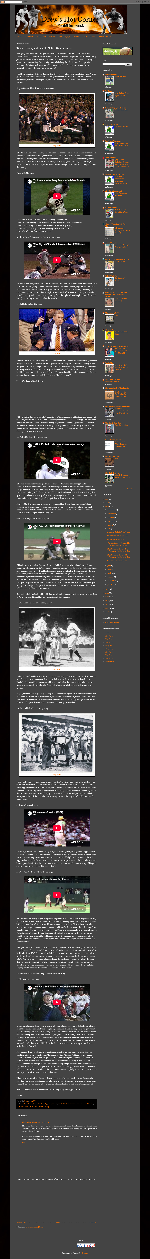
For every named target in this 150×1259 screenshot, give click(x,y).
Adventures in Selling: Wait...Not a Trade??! (122, 230)
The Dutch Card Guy (113, 423)
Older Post (93, 1222)
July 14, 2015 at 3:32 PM (40, 1122)
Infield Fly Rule (111, 276)
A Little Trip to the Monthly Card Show (122, 476)
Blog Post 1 (109, 636)
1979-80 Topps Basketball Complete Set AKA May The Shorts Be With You (122, 163)
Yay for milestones (121, 126)
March (110, 577)
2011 (107, 600)
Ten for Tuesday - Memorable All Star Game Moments (118, 544)
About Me (29, 36)
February (111, 580)
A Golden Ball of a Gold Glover (118, 532)
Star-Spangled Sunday (120, 279)
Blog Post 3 (109, 642)
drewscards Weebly (112, 622)
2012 (107, 597)
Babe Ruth (36, 1104)
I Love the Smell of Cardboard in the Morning (117, 389)
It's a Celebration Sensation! (121, 194)
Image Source (56, 146)
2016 (107, 503)
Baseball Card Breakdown (114, 174)
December (112, 510)
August (110, 525)
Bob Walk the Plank (112, 456)
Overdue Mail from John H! (117, 536)
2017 (107, 499)
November (112, 513)
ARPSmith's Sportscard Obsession (117, 406)
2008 (107, 612)
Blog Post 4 (109, 645)
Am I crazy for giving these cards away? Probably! (121, 350)
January (111, 584)
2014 (107, 589)
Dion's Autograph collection (115, 108)
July (109, 529)
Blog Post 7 (109, 655)
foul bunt (108, 91)
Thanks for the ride (112, 382)
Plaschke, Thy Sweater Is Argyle (117, 259)
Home (19, 36)
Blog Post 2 (109, 639)
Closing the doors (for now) (121, 299)
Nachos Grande (111, 207)
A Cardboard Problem (113, 440)
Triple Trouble (120, 261)
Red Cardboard (110, 158)
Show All (129, 489)
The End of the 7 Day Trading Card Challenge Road (121, 394)
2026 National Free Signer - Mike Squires (122, 95)
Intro (107, 633)
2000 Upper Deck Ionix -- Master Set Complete (121, 367)
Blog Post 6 (109, 652)
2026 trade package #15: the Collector (121, 144)
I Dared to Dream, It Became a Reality (122, 246)
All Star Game (27, 1104)
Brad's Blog (109, 363)
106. (116, 315)
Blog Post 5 (109, 649)
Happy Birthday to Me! (115, 539)
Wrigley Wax (110, 330)
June (109, 565)
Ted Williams (33, 1107)
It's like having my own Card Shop (117, 346)
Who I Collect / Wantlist (46, 36)
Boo (116, 458)
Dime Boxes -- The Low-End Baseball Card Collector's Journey (116, 294)
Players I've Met (89, 36)
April (110, 573)
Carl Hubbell (62, 1104)
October (111, 517)
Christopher (26, 1122)
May (109, 569)
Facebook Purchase (121, 110)
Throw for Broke (121, 76)
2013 (107, 593)
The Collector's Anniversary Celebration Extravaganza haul (121, 179)
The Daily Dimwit (112, 473)
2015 (107, 506)
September (112, 521)
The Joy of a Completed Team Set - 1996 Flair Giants (122, 410)
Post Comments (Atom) (34, 1227)
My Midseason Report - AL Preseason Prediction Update (118, 556)
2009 (107, 608)
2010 (107, 604)
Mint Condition (111, 74)
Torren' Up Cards (111, 243)
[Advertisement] (57, 1200)
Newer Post (21, 1222)
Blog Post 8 (109, 658)
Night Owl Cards (111, 124)
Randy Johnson (22, 1107)
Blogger (85, 1253)
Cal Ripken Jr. (52, 1104)
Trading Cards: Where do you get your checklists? (121, 444)
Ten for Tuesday (105, 36)
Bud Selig (44, 1104)
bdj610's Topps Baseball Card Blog (116, 225)
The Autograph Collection (69, 36)
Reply (24, 1142)
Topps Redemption (121, 425)
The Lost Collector (112, 380)
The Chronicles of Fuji (113, 191)
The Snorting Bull (112, 313)
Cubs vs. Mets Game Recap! (117, 561)
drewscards (71, 1104)
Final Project (109, 661)
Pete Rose (90, 1104)
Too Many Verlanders (113, 141)
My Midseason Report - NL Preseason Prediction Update (118, 550)
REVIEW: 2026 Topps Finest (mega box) (121, 212)
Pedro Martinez (80, 1104)
